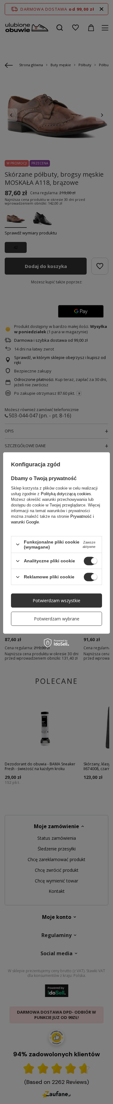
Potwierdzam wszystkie (56, 600)
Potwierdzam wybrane (56, 619)
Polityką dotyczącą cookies (66, 493)
